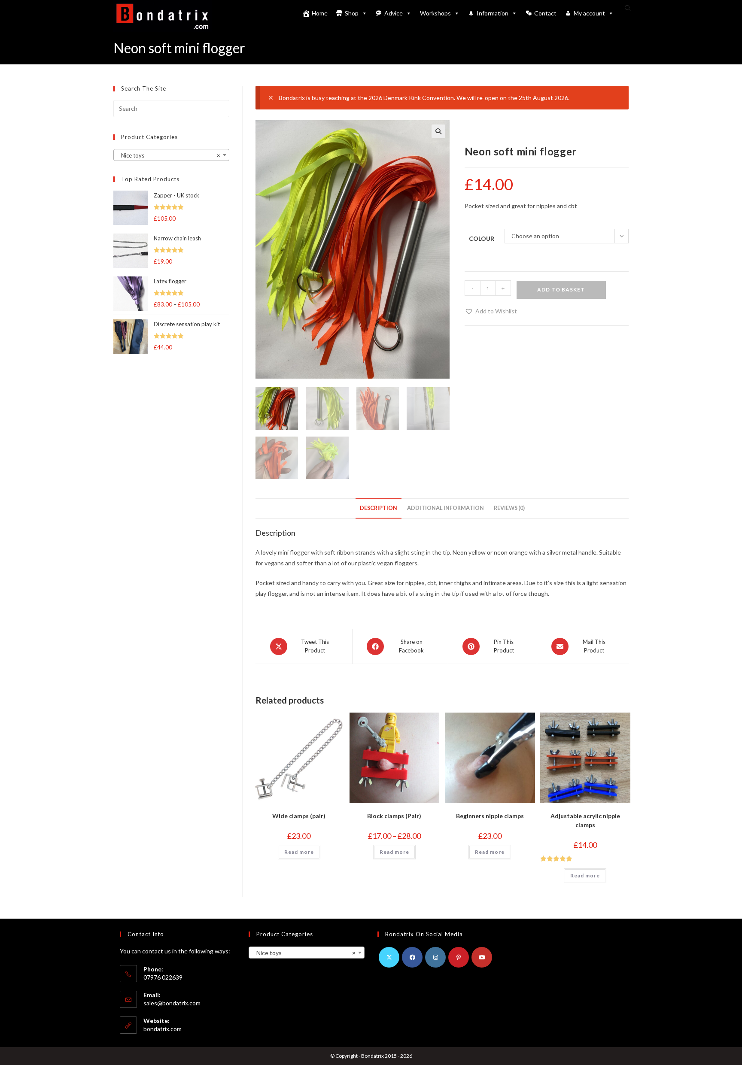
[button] (438, 131)
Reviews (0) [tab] (509, 508)
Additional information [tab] (445, 508)
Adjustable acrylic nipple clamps (585, 820)
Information (492, 13)
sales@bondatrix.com (172, 1003)
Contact (545, 13)
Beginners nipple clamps (490, 815)
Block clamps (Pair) (394, 815)
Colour (481, 238)
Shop (352, 13)
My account (589, 13)
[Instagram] (435, 957)
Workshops (435, 13)
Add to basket (561, 289)
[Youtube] (481, 957)
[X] (389, 957)
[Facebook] (412, 957)
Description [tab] (378, 508)
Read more (299, 852)
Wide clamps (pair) (298, 815)
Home (320, 13)
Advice (393, 13)
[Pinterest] (458, 957)
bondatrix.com (162, 1028)
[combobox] (171, 155)
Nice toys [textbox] (168, 155)
